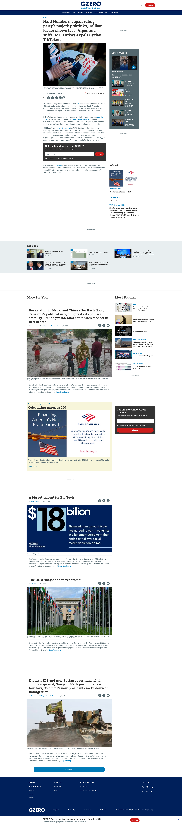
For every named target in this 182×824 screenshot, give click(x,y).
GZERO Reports (117, 72)
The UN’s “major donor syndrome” (55, 580)
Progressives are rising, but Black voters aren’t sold (143, 321)
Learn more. (32, 466)
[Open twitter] (142, 787)
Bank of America (49, 404)
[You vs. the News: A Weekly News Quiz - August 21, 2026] (123, 308)
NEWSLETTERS (87, 782)
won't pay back (64, 128)
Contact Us (57, 786)
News (45, 17)
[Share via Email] (63, 97)
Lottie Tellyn (34, 584)
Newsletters (66, 13)
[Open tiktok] (152, 791)
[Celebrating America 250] (124, 178)
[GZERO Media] (91, 5)
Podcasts (89, 13)
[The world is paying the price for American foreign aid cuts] (118, 103)
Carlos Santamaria (50, 93)
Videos (80, 13)
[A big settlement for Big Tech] (69, 528)
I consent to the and (60, 158)
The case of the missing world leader (122, 76)
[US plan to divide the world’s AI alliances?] (118, 113)
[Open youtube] (147, 787)
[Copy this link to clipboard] (60, 97)
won (77, 104)
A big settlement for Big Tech (51, 497)
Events (31, 794)
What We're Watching (117, 205)
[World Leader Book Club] (118, 92)
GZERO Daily (83, 786)
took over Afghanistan (81, 119)
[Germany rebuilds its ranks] (79, 253)
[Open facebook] (142, 791)
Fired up (113, 200)
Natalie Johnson (35, 325)
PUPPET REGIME (101, 13)
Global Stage (114, 13)
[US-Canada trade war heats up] (118, 83)
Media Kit (31, 790)
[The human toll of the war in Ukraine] (118, 122)
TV (74, 13)
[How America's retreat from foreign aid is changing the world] (79, 265)
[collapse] (178, 819)
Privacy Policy (60, 158)
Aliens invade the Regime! (143, 356)
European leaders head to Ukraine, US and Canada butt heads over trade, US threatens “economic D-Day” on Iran (143, 253)
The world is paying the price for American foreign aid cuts (129, 106)
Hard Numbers (114, 197)
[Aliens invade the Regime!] (123, 354)
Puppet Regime (127, 90)
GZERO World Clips (129, 100)
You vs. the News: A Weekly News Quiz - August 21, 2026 (141, 309)
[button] (150, 5)
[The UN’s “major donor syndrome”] (69, 611)
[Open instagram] (147, 791)
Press (56, 790)
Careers (31, 797)
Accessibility (71, 809)
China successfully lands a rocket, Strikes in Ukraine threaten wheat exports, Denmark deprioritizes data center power (143, 346)
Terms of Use (69, 158)
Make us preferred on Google (96, 93)
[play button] (124, 63)
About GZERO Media (140, 331)
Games (135, 304)
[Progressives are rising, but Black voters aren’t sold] (123, 319)
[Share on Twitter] (52, 97)
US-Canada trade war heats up (129, 84)
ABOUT (32, 782)
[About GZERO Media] (123, 331)
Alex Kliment (54, 325)
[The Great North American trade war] (35, 253)
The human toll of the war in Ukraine (129, 124)
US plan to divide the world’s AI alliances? (129, 114)
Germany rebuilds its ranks (98, 252)
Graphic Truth (138, 364)
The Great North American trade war (54, 252)
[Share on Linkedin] (56, 97)
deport (59, 165)
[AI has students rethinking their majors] (123, 366)
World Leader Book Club (128, 94)
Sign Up (135, 820)
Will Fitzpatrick (45, 325)
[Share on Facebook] (48, 97)
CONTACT (58, 782)
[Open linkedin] (152, 787)
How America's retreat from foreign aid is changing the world (98, 264)
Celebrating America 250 (120, 192)
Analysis (136, 317)
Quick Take (128, 81)
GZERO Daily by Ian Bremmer (88, 790)
